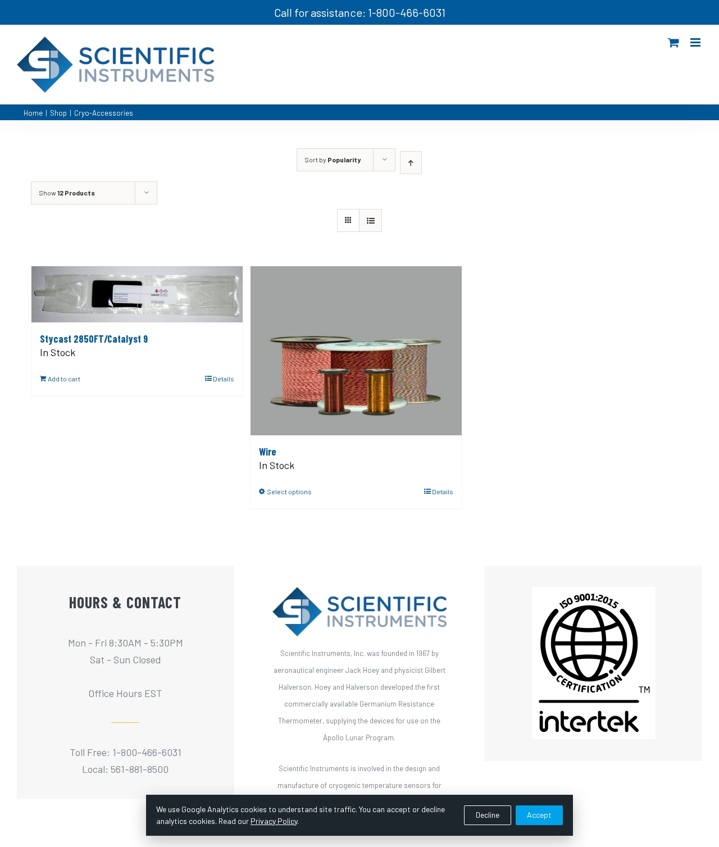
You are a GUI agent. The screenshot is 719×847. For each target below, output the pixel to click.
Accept (539, 814)
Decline (487, 814)
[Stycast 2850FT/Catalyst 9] (137, 294)
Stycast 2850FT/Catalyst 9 (94, 339)
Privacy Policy (274, 821)
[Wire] (356, 350)
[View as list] (370, 220)
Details (223, 378)
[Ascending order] (411, 162)
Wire (267, 451)
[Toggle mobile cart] (673, 42)
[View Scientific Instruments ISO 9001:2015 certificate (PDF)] (594, 595)
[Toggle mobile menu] (696, 42)
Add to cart (64, 378)
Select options (289, 491)
